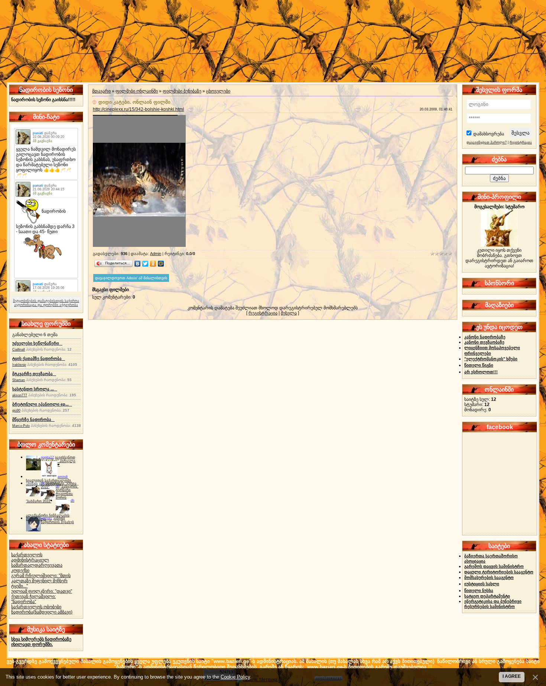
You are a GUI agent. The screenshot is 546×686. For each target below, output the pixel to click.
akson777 (19, 395)
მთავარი (101, 91)
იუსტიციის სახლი (481, 584)
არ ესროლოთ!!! (481, 372)
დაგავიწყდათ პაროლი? (487, 142)
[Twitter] (145, 263)
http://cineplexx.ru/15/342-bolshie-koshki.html (138, 109)
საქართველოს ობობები (36, 606)
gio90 (16, 410)
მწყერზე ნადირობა (33, 419)
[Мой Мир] (161, 263)
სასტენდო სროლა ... (34, 389)
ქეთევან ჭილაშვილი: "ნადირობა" (33, 599)
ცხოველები (218, 91)
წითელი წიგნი (478, 365)
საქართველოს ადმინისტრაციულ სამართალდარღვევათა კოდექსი (36, 562)
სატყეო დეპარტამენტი (487, 596)
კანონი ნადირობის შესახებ (57, 520)
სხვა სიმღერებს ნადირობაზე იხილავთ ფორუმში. (41, 642)
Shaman (18, 380)
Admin (155, 253)
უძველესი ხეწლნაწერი (37, 343)
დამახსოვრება (488, 133)
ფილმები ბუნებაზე (182, 91)
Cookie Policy (235, 677)
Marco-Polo (21, 426)
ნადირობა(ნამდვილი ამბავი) (41, 612)
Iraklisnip (19, 365)
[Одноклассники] (153, 263)
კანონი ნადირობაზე (485, 337)
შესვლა (289, 313)
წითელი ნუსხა (478, 590)
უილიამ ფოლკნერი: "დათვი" (41, 591)
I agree (512, 676)
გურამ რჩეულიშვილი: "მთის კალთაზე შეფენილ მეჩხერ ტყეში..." (41, 581)
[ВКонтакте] (138, 263)
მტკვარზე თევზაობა (34, 373)
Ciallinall (18, 349)
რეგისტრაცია (262, 313)
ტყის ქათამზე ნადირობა (38, 358)
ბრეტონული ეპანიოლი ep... (42, 404)
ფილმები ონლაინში (137, 91)
